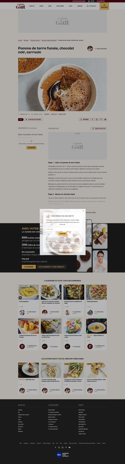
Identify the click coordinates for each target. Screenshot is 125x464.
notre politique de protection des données (62, 242)
